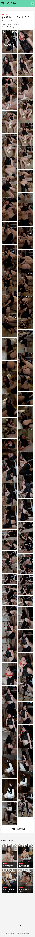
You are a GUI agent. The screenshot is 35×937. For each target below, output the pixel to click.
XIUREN (5, 14)
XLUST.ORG (8, 3)
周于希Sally (10, 27)
